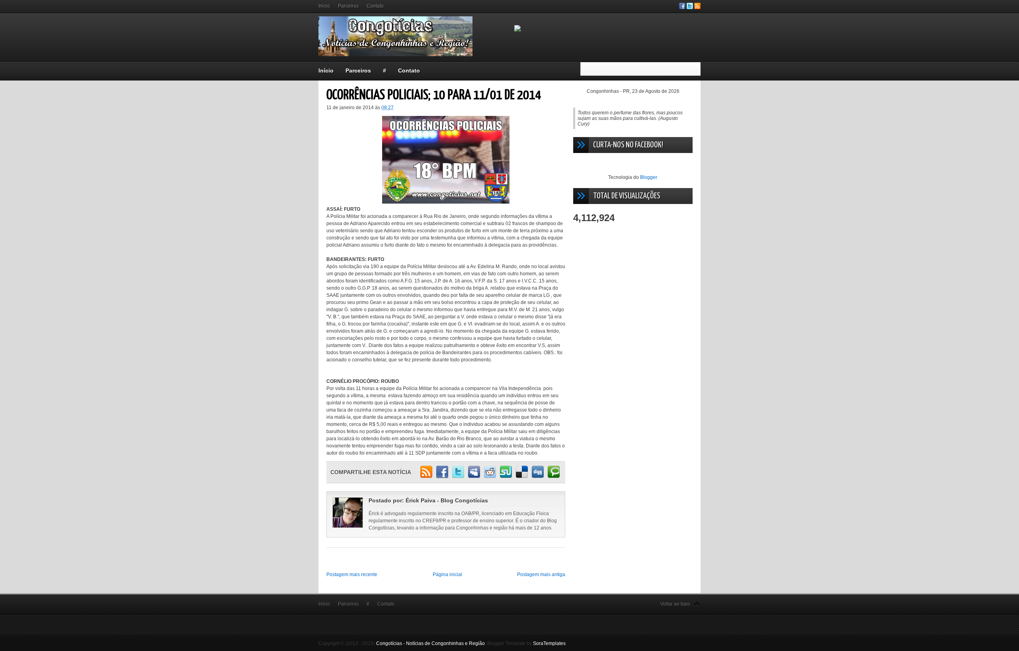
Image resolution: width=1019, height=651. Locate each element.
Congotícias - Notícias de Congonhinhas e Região (430, 643)
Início (326, 70)
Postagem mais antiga (541, 574)
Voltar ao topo (675, 604)
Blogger (648, 177)
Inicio (324, 6)
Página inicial (447, 574)
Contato (375, 6)
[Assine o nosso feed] (697, 7)
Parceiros (348, 6)
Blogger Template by (526, 643)
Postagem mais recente (351, 574)
